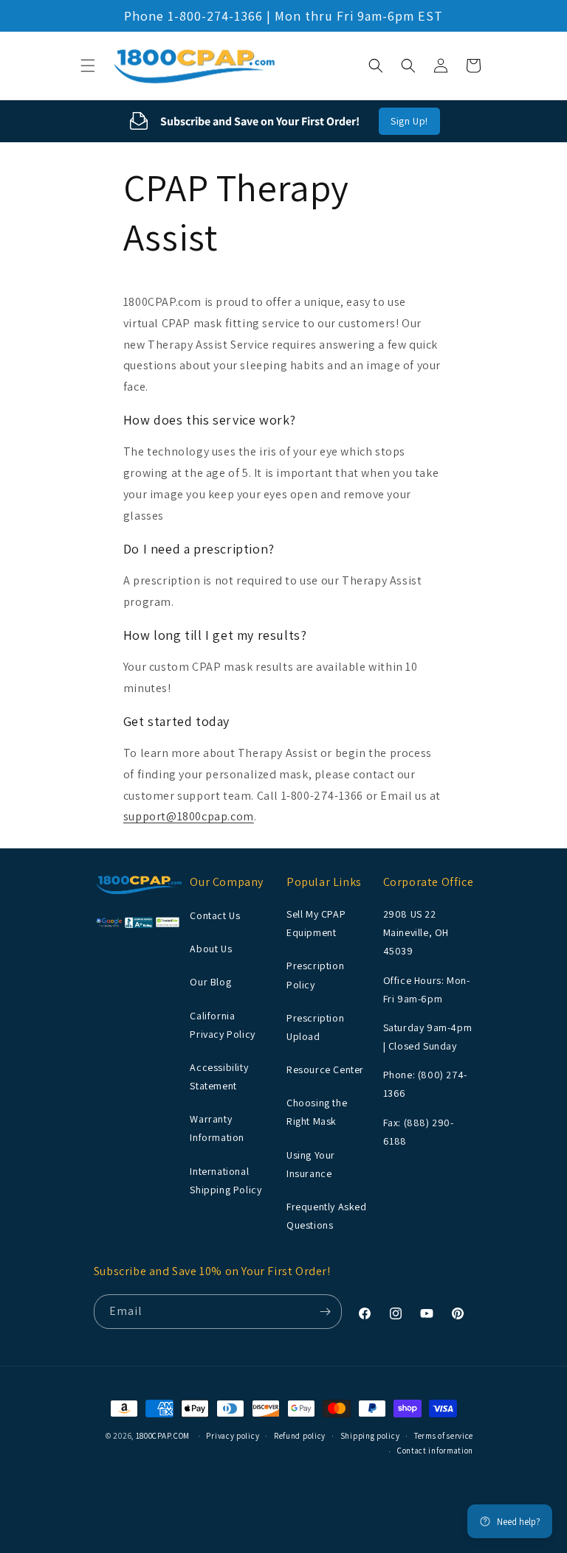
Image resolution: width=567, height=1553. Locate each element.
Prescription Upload (315, 1027)
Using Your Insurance (310, 1164)
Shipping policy (370, 1436)
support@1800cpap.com (188, 816)
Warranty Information (217, 1128)
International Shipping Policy (225, 1180)
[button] (88, 65)
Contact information (435, 1450)
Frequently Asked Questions (326, 1216)
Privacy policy (232, 1436)
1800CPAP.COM (163, 1436)
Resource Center (325, 1069)
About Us (211, 948)
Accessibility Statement (219, 1076)
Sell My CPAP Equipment (316, 923)
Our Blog (210, 981)
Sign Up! (409, 121)
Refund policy (300, 1436)
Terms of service (443, 1436)
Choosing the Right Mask (316, 1112)
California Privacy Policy (222, 1025)
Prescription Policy (315, 975)
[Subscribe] (325, 1311)
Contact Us (215, 915)
